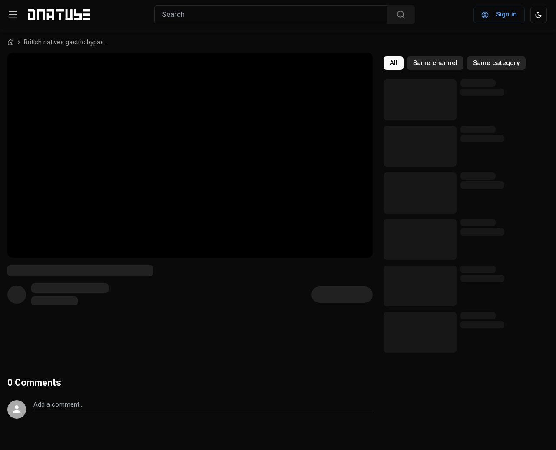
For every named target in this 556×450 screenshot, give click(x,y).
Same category (496, 63)
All (393, 63)
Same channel (435, 63)
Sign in (506, 14)
